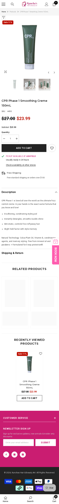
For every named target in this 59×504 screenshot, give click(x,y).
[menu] (3, 4)
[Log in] (46, 4)
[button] (48, 72)
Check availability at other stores (21, 165)
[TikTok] (23, 455)
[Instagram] (14, 455)
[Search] (12, 4)
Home (4, 12)
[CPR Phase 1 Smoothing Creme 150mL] (29, 364)
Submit (45, 442)
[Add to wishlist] (52, 148)
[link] (15, 317)
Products (13, 12)
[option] (29, 48)
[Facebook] (6, 455)
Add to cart (24, 148)
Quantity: (6, 132)
